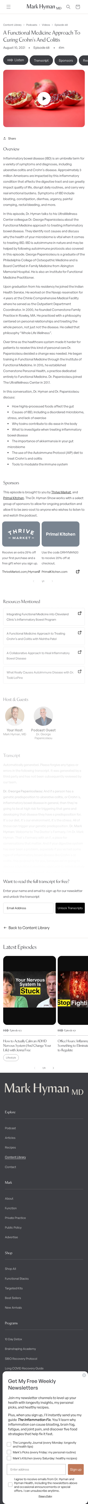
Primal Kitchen (13, 498)
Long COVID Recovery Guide (24, 1368)
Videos (46, 25)
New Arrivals (13, 1307)
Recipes (10, 1147)
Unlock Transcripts (70, 908)
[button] (8, 7)
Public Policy (13, 1227)
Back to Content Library (29, 927)
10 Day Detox (13, 1339)
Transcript (41, 60)
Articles (10, 1137)
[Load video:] (44, 98)
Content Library (12, 25)
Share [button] (12, 138)
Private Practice (15, 1218)
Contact (10, 1167)
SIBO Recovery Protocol (21, 1358)
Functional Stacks (17, 1278)
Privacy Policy (45, 1496)
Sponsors (66, 60)
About (9, 1198)
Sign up (76, 1469)
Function (11, 1208)
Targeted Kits (14, 1288)
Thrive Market (61, 492)
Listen (19, 60)
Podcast (10, 1128)
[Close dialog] (84, 1375)
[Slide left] (34, 1068)
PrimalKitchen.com (54, 571)
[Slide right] (53, 1068)
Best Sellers (13, 1298)
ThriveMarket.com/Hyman (20, 571)
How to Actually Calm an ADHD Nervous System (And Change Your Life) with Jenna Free (27, 1045)
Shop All (10, 1268)
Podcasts (31, 25)
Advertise (11, 1237)
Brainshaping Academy (20, 1349)
